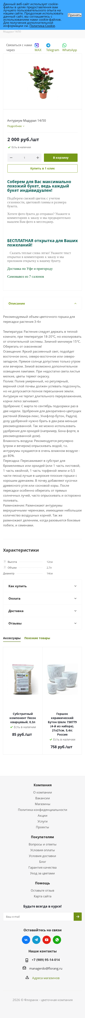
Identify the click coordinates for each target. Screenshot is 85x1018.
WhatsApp (69, 50)
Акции (42, 815)
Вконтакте (26, 940)
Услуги (43, 821)
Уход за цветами (42, 873)
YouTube (46, 940)
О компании (42, 792)
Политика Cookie (42, 26)
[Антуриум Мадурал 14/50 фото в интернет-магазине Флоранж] (42, 79)
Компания (43, 785)
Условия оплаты (42, 850)
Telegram (52, 50)
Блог (42, 862)
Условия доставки (42, 856)
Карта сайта (42, 896)
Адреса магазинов (46, 978)
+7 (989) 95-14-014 (46, 960)
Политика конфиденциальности (42, 810)
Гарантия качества (42, 867)
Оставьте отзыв (42, 890)
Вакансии (42, 798)
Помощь (42, 883)
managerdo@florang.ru (45, 968)
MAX (38, 50)
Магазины (42, 804)
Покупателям (42, 837)
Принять (74, 15)
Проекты (42, 827)
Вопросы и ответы (43, 844)
